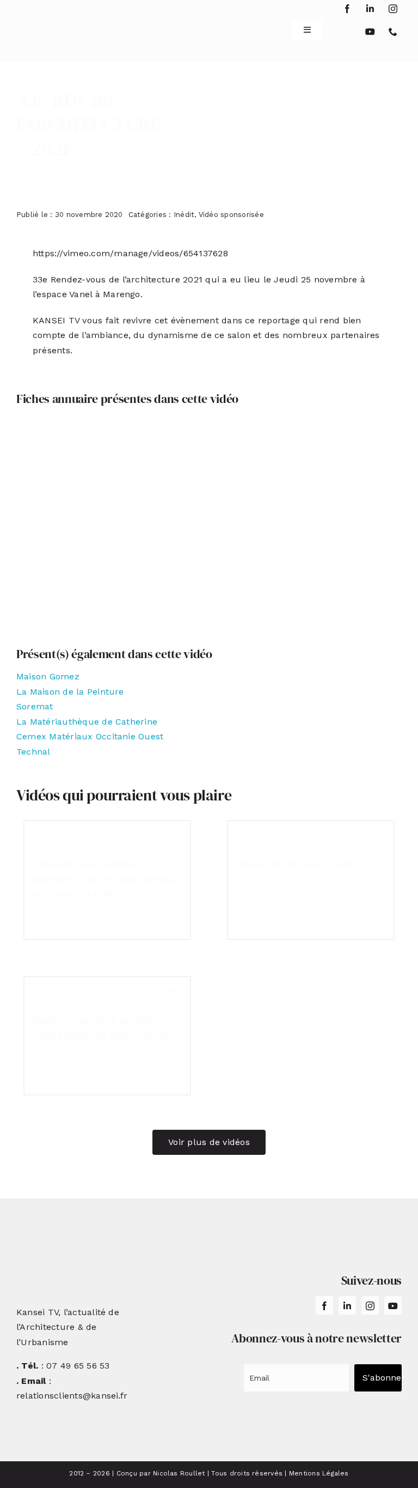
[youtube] (370, 31)
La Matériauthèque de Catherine (86, 721)
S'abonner (382, 1377)
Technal (33, 751)
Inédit (184, 214)
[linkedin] (370, 8)
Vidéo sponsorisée (231, 214)
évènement (195, 320)
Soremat (34, 706)
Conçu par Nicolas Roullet (160, 1473)
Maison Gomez (47, 676)
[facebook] (347, 8)
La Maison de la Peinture (70, 691)
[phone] (393, 31)
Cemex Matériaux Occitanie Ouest (89, 736)
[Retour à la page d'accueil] (48, 25)
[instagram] (393, 8)
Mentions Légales (319, 1473)
